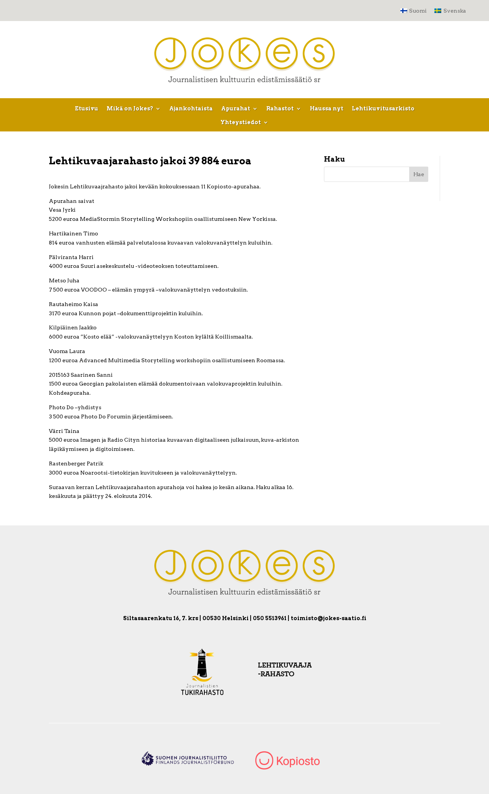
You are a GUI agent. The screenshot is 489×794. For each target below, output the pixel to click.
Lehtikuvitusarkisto (383, 109)
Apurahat (235, 109)
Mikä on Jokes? (130, 109)
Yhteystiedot (240, 122)
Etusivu (86, 109)
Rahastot (280, 109)
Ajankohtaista (191, 109)
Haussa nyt (326, 109)
